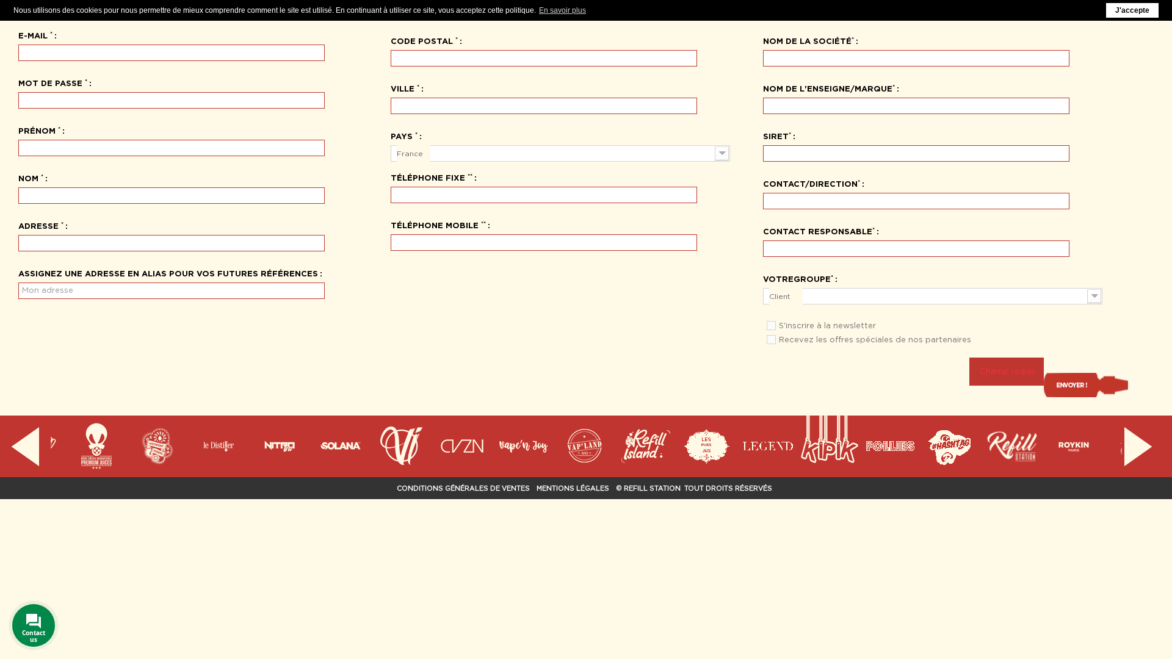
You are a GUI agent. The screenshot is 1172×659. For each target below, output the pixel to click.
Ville (405, 88)
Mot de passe (52, 82)
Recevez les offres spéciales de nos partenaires (875, 339)
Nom (30, 177)
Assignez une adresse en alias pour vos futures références (168, 273)
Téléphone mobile (438, 224)
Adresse (40, 225)
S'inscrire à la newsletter (827, 325)
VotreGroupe (798, 278)
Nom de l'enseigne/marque (829, 88)
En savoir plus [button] (562, 10)
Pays (404, 135)
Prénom (39, 130)
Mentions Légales (573, 488)
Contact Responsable (819, 231)
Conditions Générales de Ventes (463, 488)
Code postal (424, 40)
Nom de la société (808, 40)
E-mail (35, 35)
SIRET (777, 135)
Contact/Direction (811, 183)
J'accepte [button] (1132, 10)
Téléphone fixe (431, 177)
